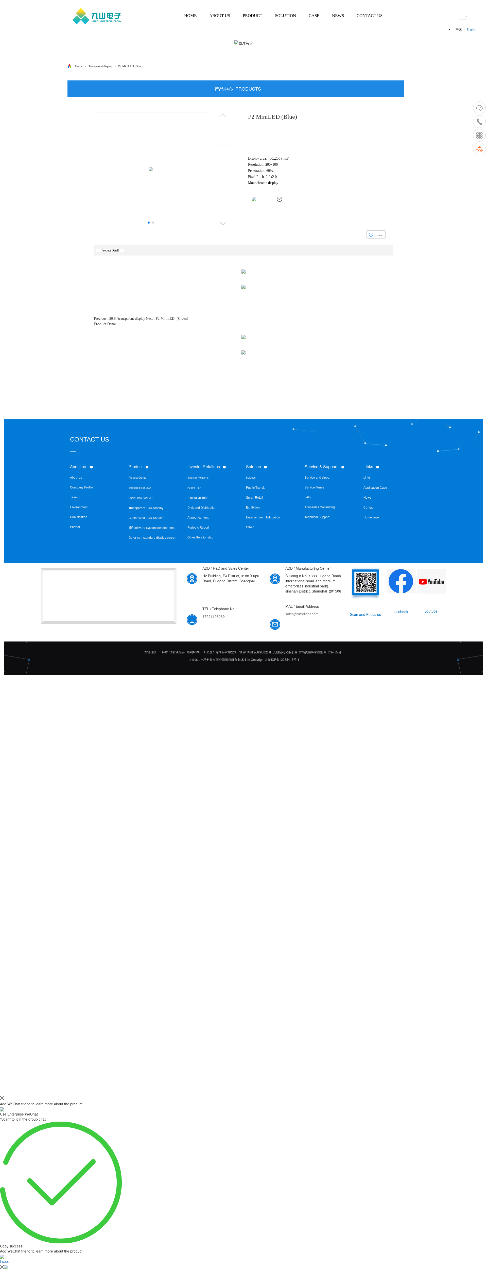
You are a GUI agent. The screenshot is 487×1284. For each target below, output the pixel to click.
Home (78, 66)
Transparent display (100, 66)
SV (131, 527)
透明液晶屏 (177, 652)
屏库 (165, 652)
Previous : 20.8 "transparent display (119, 318)
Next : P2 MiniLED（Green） (168, 318)
